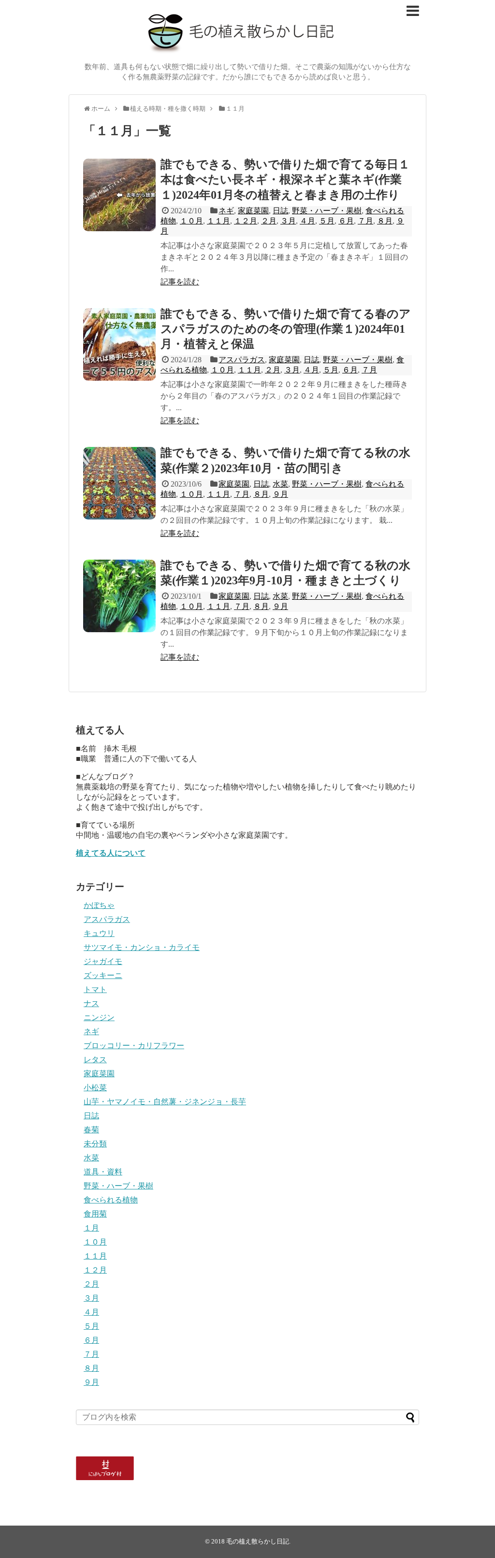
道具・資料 (103, 1172)
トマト (95, 989)
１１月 (218, 221)
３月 (288, 221)
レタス (95, 1059)
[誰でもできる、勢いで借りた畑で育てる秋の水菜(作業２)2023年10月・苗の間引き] (119, 483)
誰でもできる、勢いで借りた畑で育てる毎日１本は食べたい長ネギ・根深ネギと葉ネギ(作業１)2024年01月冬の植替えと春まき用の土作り (285, 179)
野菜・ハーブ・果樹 (327, 211)
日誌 (280, 211)
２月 (269, 221)
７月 (365, 221)
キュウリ (99, 933)
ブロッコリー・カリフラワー (134, 1045)
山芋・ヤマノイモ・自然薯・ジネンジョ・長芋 (165, 1102)
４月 (307, 221)
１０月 (191, 221)
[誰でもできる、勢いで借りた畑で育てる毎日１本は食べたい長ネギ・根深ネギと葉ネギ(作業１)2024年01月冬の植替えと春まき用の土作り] (119, 195)
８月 (385, 221)
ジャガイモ (103, 961)
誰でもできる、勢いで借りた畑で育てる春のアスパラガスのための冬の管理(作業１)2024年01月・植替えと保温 (285, 329)
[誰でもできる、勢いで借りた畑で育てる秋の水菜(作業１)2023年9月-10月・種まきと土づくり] (119, 596)
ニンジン (99, 1017)
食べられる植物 (111, 1200)
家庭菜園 (253, 211)
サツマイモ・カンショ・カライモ (142, 947)
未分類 (95, 1144)
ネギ (226, 211)
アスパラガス (241, 360)
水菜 (280, 484)
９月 (280, 494)
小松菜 (95, 1087)
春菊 (91, 1130)
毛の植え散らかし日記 (257, 1541)
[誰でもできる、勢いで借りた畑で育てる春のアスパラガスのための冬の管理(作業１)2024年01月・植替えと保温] (119, 344)
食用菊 (95, 1214)
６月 (346, 221)
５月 (327, 221)
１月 (91, 1228)
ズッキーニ (103, 975)
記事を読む (179, 282)
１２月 (245, 221)
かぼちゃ (99, 905)
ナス (91, 1003)
